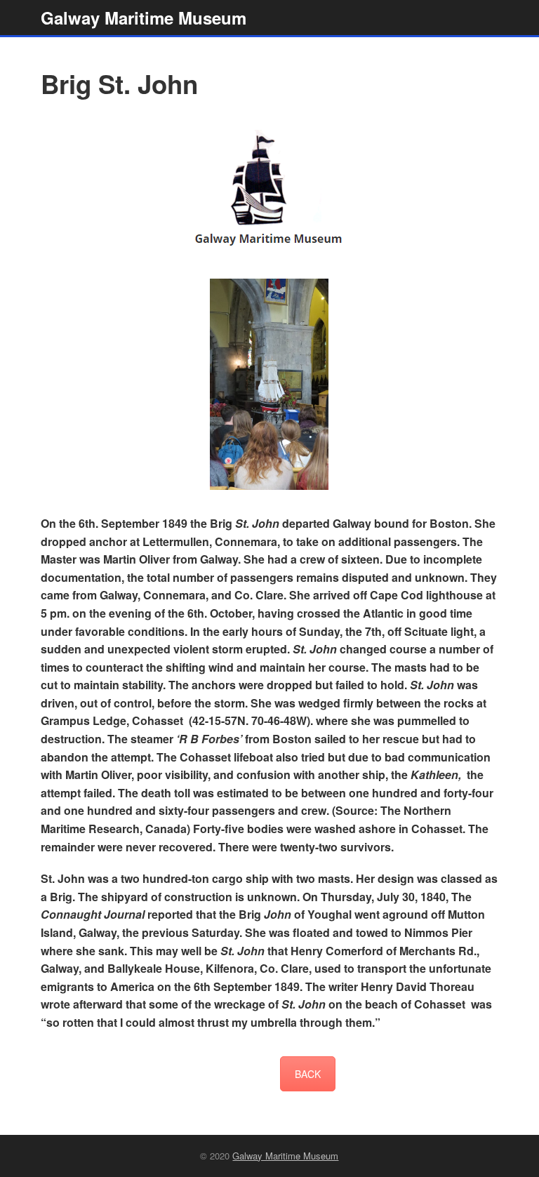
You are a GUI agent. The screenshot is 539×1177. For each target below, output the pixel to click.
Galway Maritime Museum (143, 17)
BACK (308, 1074)
